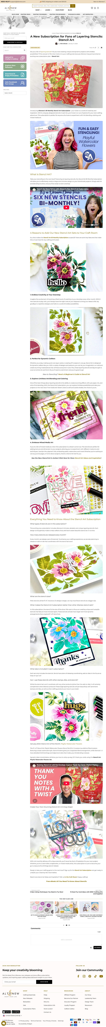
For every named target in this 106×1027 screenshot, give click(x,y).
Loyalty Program (69, 1005)
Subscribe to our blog (15, 42)
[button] (3, 1023)
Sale (24, 1005)
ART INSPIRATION (88, 14)
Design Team (89, 1002)
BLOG (70, 10)
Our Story (88, 995)
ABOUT (87, 991)
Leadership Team (90, 998)
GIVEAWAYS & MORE (74, 14)
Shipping (47, 998)
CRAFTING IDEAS (25, 14)
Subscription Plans (29, 1009)
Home (53, 33)
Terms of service (36, 1021)
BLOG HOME (15, 14)
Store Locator (48, 1009)
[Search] (24, 50)
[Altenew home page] (10, 7)
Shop (25, 991)
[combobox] (51, 6)
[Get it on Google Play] (16, 1011)
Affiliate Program (69, 995)
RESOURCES (68, 991)
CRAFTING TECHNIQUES (40, 14)
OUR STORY (60, 10)
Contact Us (47, 1012)
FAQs (45, 995)
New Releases (27, 998)
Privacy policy (24, 1021)
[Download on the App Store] (6, 1011)
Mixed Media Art (35, 47)
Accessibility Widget (25, 1024)
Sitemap (61, 1021)
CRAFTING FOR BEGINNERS (57, 14)
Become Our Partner (71, 998)
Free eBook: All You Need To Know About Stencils (66, 881)
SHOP (38, 10)
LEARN (47, 10)
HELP (46, 991)
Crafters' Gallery (69, 1009)
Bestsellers (26, 1002)
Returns (46, 1002)
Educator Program (70, 1002)
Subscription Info (49, 1005)
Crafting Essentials (29, 995)
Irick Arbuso (63, 43)
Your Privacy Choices (49, 1021)
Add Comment (97, 947)
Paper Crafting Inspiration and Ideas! (66, 33)
